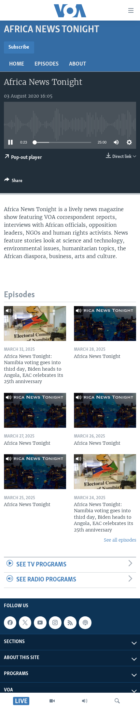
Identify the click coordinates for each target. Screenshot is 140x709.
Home (16, 64)
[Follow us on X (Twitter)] (25, 622)
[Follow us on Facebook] (10, 622)
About (77, 64)
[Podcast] (85, 622)
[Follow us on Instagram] (55, 622)
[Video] (52, 701)
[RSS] (70, 622)
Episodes (47, 64)
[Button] (13, 182)
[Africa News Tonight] (105, 323)
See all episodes (120, 540)
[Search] (117, 701)
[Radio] (84, 701)
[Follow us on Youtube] (40, 622)
